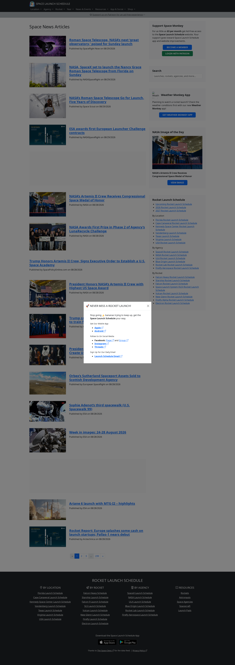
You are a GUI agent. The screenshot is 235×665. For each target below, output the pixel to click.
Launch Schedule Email (107, 356)
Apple (98, 327)
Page (109, 340)
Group (122, 340)
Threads (99, 346)
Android (99, 331)
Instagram (101, 343)
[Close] (148, 306)
